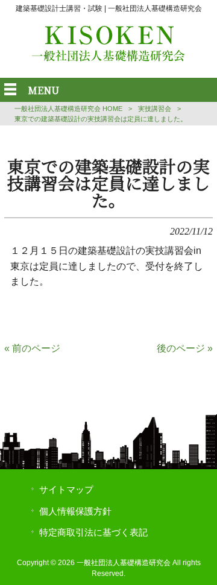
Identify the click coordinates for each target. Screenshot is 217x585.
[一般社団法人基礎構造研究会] (108, 58)
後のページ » (185, 348)
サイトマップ (66, 490)
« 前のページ (32, 348)
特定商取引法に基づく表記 (93, 532)
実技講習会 (154, 108)
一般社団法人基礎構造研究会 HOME (68, 108)
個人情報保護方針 (75, 511)
